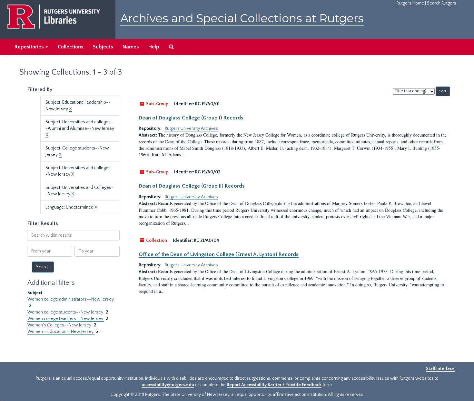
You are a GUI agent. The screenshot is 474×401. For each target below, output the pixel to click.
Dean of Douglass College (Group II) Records (192, 186)
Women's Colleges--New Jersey (59, 325)
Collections (70, 47)
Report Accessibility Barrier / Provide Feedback (274, 384)
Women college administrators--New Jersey (70, 299)
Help (153, 47)
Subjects (103, 47)
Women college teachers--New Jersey (65, 318)
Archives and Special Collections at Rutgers (242, 18)
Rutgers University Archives (191, 128)
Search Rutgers (441, 3)
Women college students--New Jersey (65, 312)
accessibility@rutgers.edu (168, 384)
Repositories (30, 47)
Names (131, 47)
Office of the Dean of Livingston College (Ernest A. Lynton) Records (219, 254)
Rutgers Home (410, 3)
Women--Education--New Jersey (60, 331)
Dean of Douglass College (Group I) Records (191, 118)
